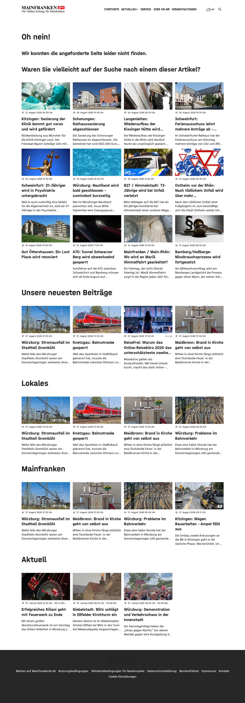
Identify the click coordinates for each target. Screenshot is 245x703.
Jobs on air (161, 9)
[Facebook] (112, 659)
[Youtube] (133, 659)
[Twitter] (122, 659)
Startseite (111, 9)
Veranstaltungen (184, 9)
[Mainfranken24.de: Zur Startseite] (43, 9)
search (220, 9)
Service (145, 9)
